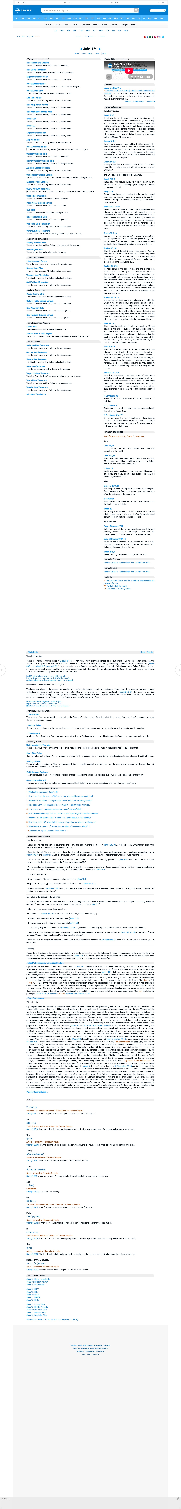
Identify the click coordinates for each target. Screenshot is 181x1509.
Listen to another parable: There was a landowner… (48, 706)
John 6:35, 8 (109, 845)
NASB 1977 (31, 126)
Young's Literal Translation (37, 275)
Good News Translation (36, 196)
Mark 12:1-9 (109, 323)
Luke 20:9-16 (109, 347)
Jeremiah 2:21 (110, 162)
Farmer (107, 563)
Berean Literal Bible (34, 91)
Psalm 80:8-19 (42, 994)
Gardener (114, 563)
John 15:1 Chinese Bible (36, 1310)
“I (105, 91)
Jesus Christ (33, 714)
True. (148, 563)
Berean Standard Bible (36, 84)
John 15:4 (81, 879)
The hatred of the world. (117, 586)
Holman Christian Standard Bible (40, 161)
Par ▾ (43, 59)
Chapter (150, 652)
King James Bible (34, 98)
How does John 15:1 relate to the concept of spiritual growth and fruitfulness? (62, 822)
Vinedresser (140, 563)
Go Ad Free (5, 1499)
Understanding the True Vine (38, 745)
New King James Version (37, 105)
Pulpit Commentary (35, 998)
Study (90, 54)
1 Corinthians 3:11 (111, 405)
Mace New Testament (35, 366)
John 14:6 (123, 859)
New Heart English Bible (36, 217)
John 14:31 (106, 972)
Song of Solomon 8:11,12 (115, 539)
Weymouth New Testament (38, 231)
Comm (97, 54)
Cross (83, 54)
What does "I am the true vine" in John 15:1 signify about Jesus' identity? (59, 818)
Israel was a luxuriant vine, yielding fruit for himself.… (48, 678)
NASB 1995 (31, 119)
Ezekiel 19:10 (84, 994)
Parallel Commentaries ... (37, 1092)
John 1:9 (79, 966)
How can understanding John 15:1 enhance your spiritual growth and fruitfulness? (63, 813)
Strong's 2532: (32, 1192)
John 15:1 (78, 956)
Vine (132, 563)
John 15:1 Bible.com (35, 1284)
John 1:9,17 (109, 445)
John (23, 37)
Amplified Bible (33, 140)
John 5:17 (95, 904)
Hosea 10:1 (32, 1042)
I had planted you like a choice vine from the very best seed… (50, 680)
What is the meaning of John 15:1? (43, 792)
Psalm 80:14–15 (128, 932)
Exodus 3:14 (65, 661)
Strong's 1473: (32, 1113)
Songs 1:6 (108, 191)
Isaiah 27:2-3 (109, 179)
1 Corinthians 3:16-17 (113, 415)
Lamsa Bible (31, 326)
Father (133, 91)
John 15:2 (74, 918)
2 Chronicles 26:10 (123, 1066)
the (111, 91)
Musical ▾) (125, 59)
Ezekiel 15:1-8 (110, 248)
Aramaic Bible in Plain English (39, 333)
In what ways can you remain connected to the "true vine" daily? (55, 809)
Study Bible (33, 652)
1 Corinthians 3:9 (111, 396)
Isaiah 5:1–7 (40, 666)
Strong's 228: (32, 1160)
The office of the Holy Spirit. (119, 589)
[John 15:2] (178, 675)
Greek (104, 54)
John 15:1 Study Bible (35, 1304)
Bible (18, 37)
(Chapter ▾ (37, 59)
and (125, 91)
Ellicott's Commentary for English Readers (45, 963)
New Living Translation (36, 70)
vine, (121, 91)
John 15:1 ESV (32, 1295)
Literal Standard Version (36, 261)
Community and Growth (36, 780)
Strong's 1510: (32, 1129)
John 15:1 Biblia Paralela (37, 1307)
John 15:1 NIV (32, 1289)
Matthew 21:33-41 (112, 207)
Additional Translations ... (37, 394)
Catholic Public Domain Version (39, 301)
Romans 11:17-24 (111, 372)
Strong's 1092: (32, 1270)
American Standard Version (38, 168)
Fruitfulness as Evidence (37, 772)
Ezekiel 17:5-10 (111, 266)
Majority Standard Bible (36, 242)
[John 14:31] (3, 675)
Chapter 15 (30, 37)
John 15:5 (100, 870)
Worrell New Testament (36, 380)
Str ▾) (47, 59)
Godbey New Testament (36, 352)
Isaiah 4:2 (108, 509)
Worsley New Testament (37, 387)
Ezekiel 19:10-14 (111, 297)
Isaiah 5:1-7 (109, 115)
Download (150, 101)
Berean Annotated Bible (36, 147)
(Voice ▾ (118, 59)
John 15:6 (74, 923)
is (138, 91)
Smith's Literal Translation (37, 282)
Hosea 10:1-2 (110, 141)
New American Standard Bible (39, 112)
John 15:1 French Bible (36, 1312)
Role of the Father (34, 753)
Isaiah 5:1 (53, 994)
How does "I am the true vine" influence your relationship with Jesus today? (60, 796)
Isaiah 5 (109, 1039)
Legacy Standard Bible (36, 133)
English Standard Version (37, 77)
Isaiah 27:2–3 (125, 692)
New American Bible (35, 308)
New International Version (37, 63)
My (128, 91)
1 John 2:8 (108, 468)
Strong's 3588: (32, 1145)
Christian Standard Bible (36, 154)
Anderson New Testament (37, 345)
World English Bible (34, 249)
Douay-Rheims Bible (35, 294)
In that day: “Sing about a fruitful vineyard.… (44, 702)
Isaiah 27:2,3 (109, 552)
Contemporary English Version (39, 175)
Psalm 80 (76, 1039)
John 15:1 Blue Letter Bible (38, 1279)
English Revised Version (37, 182)
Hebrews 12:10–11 (69, 928)
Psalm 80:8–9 (32, 855)
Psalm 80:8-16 (110, 233)
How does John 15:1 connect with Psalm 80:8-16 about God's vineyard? (59, 805)
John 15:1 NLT (32, 1292)
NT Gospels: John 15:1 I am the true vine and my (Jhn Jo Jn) (52, 1319)
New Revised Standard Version (39, 315)
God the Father (34, 725)
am (108, 91)
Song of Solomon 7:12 (113, 526)
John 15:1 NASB (33, 1297)
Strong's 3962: (32, 1223)
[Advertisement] (90, 633)
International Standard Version (39, 203)
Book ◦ (143, 652)
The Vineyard (34, 733)
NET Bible (30, 210)
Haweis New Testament (36, 359)
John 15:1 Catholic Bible (36, 1315)
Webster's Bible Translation (38, 224)
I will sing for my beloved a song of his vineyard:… (46, 676)
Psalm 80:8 (109, 499)
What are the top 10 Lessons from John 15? (48, 831)
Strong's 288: (32, 1176)
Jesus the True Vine (112, 88)
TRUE (116, 91)
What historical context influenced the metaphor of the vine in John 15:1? (59, 826)
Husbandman (124, 563)
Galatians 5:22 (90, 884)
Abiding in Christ (33, 761)
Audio (77, 54)
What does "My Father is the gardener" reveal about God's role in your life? (60, 800)
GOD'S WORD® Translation (38, 189)
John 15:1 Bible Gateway (37, 1282)
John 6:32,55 (109, 456)
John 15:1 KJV (32, 1300)
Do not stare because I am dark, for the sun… (44, 704)
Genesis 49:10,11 (111, 486)
